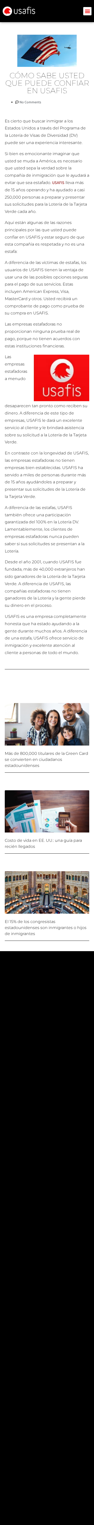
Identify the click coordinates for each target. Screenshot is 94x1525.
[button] (87, 11)
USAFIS (58, 182)
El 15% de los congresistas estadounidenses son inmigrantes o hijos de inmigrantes (45, 927)
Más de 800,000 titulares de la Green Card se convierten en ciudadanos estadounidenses (46, 759)
